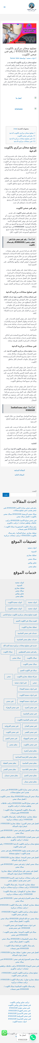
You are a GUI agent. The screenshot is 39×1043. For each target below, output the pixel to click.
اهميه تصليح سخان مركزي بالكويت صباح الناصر (20, 615)
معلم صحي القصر (9, 769)
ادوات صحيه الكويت (15, 609)
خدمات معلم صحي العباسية (27, 639)
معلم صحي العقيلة (9, 763)
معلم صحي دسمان (11, 775)
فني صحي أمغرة (31, 707)
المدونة (33, 552)
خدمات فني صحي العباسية (27, 633)
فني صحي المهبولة (30, 738)
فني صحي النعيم (11, 738)
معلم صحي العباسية (29, 763)
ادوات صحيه (31, 58)
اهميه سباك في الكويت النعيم (26, 621)
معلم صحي (32, 567)
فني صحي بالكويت (30, 745)
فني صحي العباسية (30, 714)
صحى (9, 677)
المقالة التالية (19, 475)
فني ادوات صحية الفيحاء (28, 689)
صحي (35, 683)
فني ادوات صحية (21, 683)
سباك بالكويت (32, 658)
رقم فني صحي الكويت (26, 136)
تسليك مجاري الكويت (29, 627)
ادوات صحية (32, 602)
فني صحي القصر (31, 732)
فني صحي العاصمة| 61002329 (19, 1019)
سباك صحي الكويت (30, 664)
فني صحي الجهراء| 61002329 (19, 1011)
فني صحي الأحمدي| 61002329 (19, 1013)
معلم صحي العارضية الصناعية (26, 757)
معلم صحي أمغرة (30, 751)
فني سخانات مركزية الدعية (24, 141)
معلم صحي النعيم (30, 775)
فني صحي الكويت (12, 732)
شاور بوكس (32, 563)
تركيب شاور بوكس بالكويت (19, 1002)
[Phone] (33, 1037)
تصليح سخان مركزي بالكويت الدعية (22, 133)
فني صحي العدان (31, 726)
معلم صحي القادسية (29, 769)
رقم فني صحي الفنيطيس (28, 652)
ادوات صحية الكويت (15, 602)
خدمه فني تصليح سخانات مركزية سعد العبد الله (20, 646)
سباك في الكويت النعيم (28, 670)
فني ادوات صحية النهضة (28, 701)
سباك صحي (32, 559)
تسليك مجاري (31, 555)
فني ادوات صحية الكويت (28, 695)
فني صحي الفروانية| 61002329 (19, 1016)
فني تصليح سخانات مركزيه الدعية (22, 139)
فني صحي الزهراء (12, 707)
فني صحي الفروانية (11, 726)
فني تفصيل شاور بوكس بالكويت (19, 1005)
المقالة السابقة (19, 470)
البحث (34, 491)
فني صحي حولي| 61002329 (19, 1008)
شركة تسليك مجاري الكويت (27, 677)
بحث (5, 495)
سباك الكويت (7, 652)
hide (15, 129)
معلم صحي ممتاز (30, 782)
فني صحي (9, 701)
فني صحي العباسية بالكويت (27, 720)
